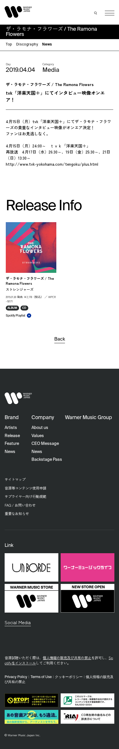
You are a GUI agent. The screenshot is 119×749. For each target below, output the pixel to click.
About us (39, 428)
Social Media (18, 622)
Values (37, 436)
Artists (11, 428)
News (47, 44)
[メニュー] (109, 13)
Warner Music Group (88, 417)
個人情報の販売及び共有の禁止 (67, 657)
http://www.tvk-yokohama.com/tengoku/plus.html (52, 164)
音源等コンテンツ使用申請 (25, 488)
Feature (12, 444)
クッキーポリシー (69, 677)
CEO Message (45, 444)
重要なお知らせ (17, 513)
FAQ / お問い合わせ (20, 505)
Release (12, 436)
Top (9, 44)
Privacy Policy (16, 677)
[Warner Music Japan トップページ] (18, 12)
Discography (27, 44)
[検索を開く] (95, 13)
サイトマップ (15, 479)
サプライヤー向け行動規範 (25, 496)
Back (59, 339)
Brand (12, 417)
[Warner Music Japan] (18, 398)
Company (42, 417)
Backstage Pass (46, 460)
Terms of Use (41, 677)
